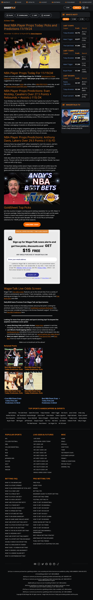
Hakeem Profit (72, 421)
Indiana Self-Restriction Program (46, 580)
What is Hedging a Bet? (13, 533)
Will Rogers (19, 421)
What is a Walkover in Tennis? (15, 545)
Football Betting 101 (40, 499)
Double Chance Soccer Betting (16, 542)
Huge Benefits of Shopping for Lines (46, 544)
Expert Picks (37, 485)
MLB (6, 453)
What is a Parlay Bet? (12, 494)
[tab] (65, 19)
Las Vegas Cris (52, 423)
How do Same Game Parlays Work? (17, 519)
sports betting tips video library (48, 334)
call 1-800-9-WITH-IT (66, 579)
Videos (35, 488)
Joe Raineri (63, 421)
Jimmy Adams (83, 418)
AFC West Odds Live (40, 458)
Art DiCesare (62, 423)
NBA (12, 20)
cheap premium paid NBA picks (16, 87)
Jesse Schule (73, 413)
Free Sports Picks (45, 336)
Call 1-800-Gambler (61, 583)
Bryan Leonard (68, 96)
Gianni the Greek (34, 413)
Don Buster (63, 418)
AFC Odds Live (38, 447)
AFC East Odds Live (40, 453)
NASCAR (7, 469)
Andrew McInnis (10, 415)
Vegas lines (39, 325)
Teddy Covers (73, 418)
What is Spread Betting (13, 511)
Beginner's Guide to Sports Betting (45, 494)
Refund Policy (66, 464)
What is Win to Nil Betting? (14, 528)
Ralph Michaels (72, 415)
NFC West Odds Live (40, 455)
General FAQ (65, 467)
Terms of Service (45, 278)
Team (63, 450)
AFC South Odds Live (41, 469)
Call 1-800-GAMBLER (54, 574)
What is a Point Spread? (13, 485)
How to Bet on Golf (40, 513)
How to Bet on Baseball (41, 505)
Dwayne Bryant (38, 421)
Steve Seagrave (36, 34)
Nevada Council (36, 587)
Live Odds (37, 438)
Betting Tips (37, 491)
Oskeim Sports (54, 418)
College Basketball (12, 447)
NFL (6, 438)
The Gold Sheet (68, 46)
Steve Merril (41, 415)
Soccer (7, 461)
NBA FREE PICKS (41, 84)
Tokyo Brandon (68, 33)
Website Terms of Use (24, 268)
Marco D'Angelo (43, 418)
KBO (6, 455)
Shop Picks (65, 447)
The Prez (47, 421)
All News (7, 20)
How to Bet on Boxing (41, 519)
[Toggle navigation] (87, 8)
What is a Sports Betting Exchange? (17, 539)
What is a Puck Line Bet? (13, 497)
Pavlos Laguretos (61, 415)
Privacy (63, 458)
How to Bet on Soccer (41, 511)
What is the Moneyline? (13, 482)
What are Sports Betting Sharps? (16, 536)
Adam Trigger (68, 39)
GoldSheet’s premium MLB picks (42, 308)
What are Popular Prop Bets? (15, 502)
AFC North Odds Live (41, 464)
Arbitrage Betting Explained (43, 538)
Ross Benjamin (10, 418)
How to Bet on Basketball (42, 502)
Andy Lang (81, 413)
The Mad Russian (32, 423)
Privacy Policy (42, 268)
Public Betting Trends (41, 541)
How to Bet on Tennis (41, 525)
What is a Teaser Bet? (12, 505)
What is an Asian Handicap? (14, 516)
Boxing (7, 467)
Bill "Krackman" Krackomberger (26, 415)
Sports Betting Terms (41, 497)
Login (67, 7)
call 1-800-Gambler (67, 589)
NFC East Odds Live (40, 450)
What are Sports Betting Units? (16, 522)
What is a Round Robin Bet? (14, 508)
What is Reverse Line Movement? (16, 550)
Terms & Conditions (68, 461)
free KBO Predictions (14, 312)
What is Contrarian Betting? (15, 556)
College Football (11, 441)
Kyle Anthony (12, 413)
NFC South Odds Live (41, 467)
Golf (6, 464)
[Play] (32, 188)
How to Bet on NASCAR (41, 528)
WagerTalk (28, 594)
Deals (63, 441)
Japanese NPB (9, 458)
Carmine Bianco (21, 418)
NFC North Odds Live (41, 461)
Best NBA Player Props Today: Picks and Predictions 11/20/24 (50, 400)
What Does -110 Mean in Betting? (16, 547)
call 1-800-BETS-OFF (66, 576)
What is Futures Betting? (14, 513)
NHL (6, 450)
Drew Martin (50, 415)
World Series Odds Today (42, 472)
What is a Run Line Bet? (13, 499)
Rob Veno (55, 421)
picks (22, 84)
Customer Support (67, 455)
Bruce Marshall (32, 418)
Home (63, 438)
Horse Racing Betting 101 (42, 522)
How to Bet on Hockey (41, 508)
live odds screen (18, 292)
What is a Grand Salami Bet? (15, 553)
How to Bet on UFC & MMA (42, 516)
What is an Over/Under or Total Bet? (18, 488)
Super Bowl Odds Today (42, 441)
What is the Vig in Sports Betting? (17, 530)
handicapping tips (13, 332)
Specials (64, 444)
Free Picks (36, 482)
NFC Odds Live (38, 444)
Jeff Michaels (28, 421)
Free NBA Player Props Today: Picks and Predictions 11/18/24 (13, 400)
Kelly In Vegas (82, 421)
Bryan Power (67, 71)
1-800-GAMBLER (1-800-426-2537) (77, 571)
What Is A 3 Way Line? (12, 491)
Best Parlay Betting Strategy (43, 535)
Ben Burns (64, 413)
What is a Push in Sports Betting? (17, 525)
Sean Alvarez (42, 423)
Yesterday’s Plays (67, 453)
